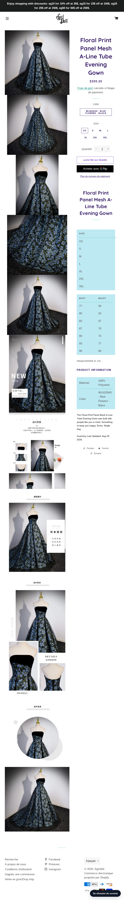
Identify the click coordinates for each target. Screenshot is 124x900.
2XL (95, 137)
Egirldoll (99, 869)
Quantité (87, 149)
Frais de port (85, 88)
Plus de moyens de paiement (95, 176)
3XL (105, 137)
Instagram (54, 869)
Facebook (54, 859)
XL (85, 137)
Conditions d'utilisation (18, 869)
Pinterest (54, 864)
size (95, 123)
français (91, 860)
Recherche (11, 859)
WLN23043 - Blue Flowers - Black (95, 112)
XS (84, 130)
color (96, 104)
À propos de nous (15, 864)
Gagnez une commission (20, 874)
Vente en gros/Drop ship (19, 879)
